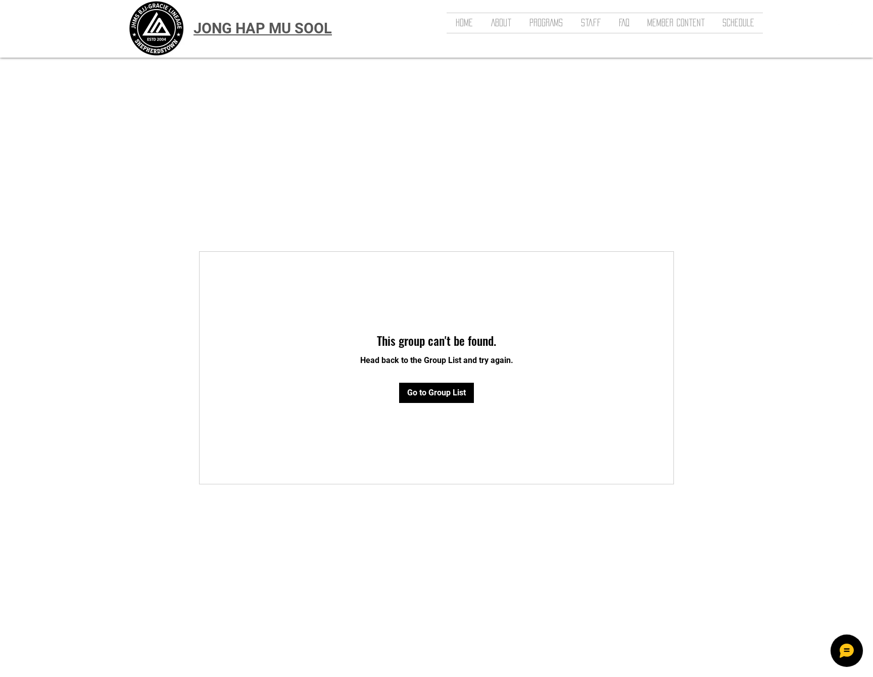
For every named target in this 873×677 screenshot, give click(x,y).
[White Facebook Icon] (837, 22)
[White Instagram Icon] (852, 22)
